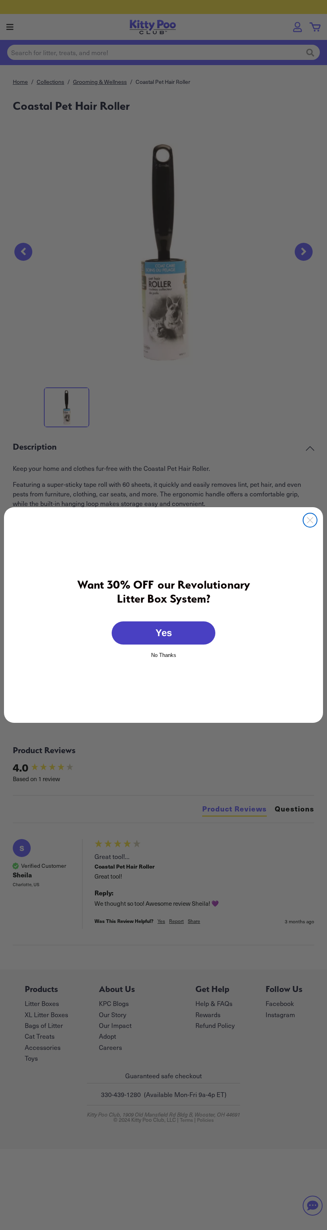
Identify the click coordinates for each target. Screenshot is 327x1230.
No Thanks (163, 655)
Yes (164, 632)
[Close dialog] (310, 520)
